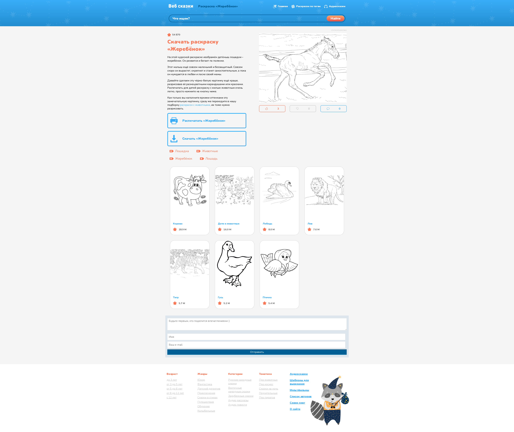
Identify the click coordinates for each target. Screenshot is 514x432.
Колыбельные (206, 411)
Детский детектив (208, 388)
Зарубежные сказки (240, 396)
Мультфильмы (299, 390)
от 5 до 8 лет (174, 388)
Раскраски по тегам (308, 6)
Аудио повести (237, 405)
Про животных (268, 380)
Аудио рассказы (238, 400)
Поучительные (268, 393)
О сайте (295, 409)
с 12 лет (171, 397)
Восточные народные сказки (239, 389)
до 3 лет (172, 380)
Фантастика (204, 384)
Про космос (266, 384)
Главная (283, 6)
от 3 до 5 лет (174, 384)
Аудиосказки (337, 6)
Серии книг (297, 403)
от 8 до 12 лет (175, 393)
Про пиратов (267, 397)
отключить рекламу (339, 30)
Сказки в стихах (207, 397)
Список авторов (300, 396)
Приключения (206, 393)
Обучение (203, 406)
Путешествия (205, 402)
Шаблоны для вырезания (299, 382)
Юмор (201, 380)
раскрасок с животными (195, 105)
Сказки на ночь (268, 388)
